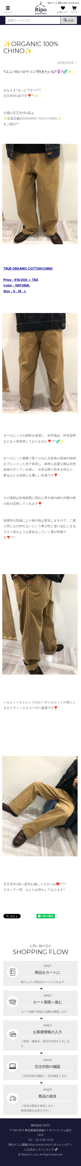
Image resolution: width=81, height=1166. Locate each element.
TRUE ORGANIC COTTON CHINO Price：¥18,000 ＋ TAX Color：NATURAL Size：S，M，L (28, 280)
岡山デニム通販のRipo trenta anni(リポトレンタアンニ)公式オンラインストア (40, 1147)
